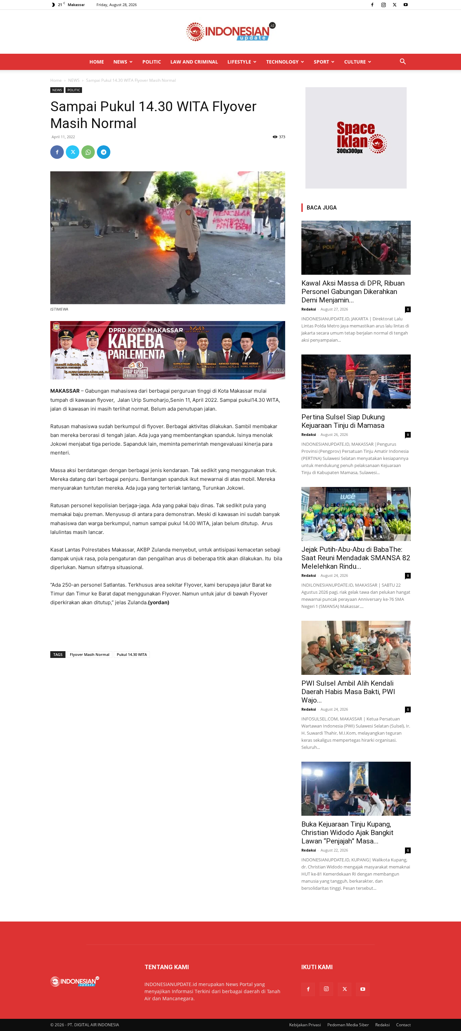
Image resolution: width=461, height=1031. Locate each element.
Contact (403, 1025)
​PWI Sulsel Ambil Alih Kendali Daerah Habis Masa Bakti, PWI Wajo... (348, 691)
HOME (96, 61)
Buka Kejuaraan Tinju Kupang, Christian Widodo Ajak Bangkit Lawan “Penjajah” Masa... (347, 832)
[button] (403, 62)
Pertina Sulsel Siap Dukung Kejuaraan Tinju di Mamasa (343, 421)
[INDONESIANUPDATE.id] (230, 32)
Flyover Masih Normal (89, 654)
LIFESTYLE (239, 61)
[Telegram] (103, 152)
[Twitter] (394, 4)
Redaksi (308, 309)
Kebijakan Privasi (305, 1025)
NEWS (120, 61)
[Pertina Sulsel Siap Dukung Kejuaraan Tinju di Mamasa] (356, 381)
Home (56, 80)
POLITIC (151, 61)
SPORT (321, 61)
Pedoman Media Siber (348, 1025)
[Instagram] (383, 4)
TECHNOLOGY (282, 61)
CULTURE (355, 61)
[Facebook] (372, 4)
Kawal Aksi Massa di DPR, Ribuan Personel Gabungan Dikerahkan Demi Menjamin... (353, 291)
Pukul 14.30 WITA (132, 654)
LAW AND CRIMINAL (194, 61)
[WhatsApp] (88, 152)
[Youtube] (406, 4)
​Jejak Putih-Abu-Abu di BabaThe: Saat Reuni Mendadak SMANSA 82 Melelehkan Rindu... (355, 557)
